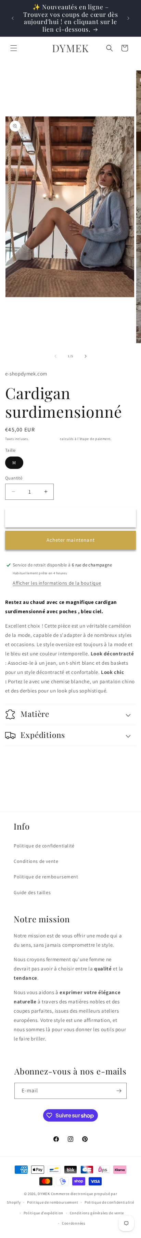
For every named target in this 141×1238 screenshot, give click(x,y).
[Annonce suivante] (128, 18)
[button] (13, 48)
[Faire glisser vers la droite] (85, 356)
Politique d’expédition (43, 1213)
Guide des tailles (32, 892)
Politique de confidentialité (44, 846)
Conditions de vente (36, 861)
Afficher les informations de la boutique (57, 583)
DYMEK (44, 1193)
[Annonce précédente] (12, 18)
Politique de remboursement (46, 877)
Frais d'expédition (44, 439)
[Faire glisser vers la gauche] (55, 356)
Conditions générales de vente (97, 1213)
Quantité (13, 478)
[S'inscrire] (118, 1091)
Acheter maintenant (71, 540)
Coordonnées (74, 1223)
